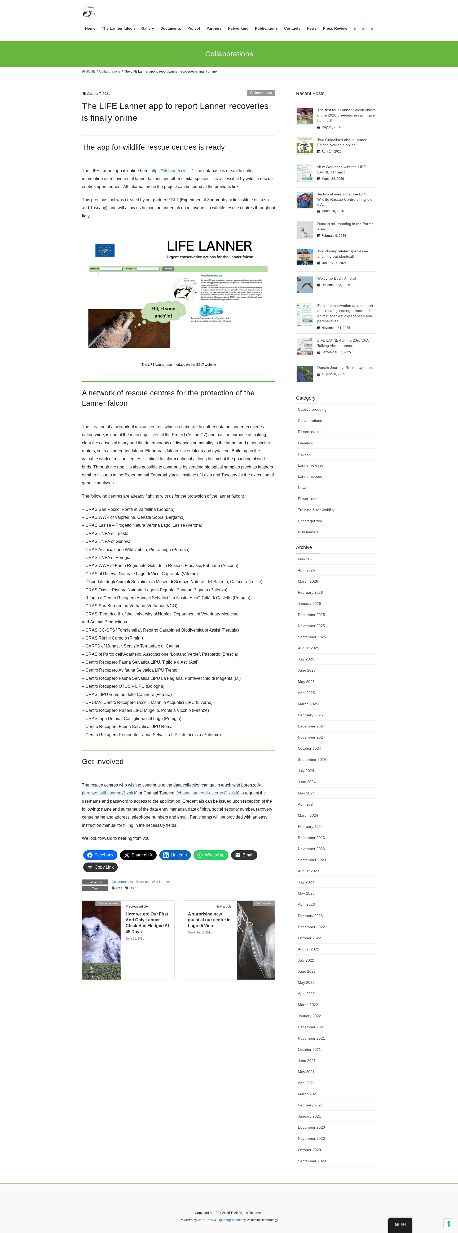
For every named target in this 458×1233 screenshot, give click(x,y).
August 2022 (308, 949)
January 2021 (309, 1116)
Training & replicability (316, 510)
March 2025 (308, 704)
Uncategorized (310, 521)
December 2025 (311, 615)
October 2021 (309, 1049)
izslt (132, 888)
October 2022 (309, 938)
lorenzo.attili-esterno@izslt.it (109, 793)
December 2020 (311, 1127)
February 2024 (310, 826)
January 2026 (309, 603)
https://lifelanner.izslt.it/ (172, 170)
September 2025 (312, 637)
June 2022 (307, 971)
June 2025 (307, 670)
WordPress (206, 1220)
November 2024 (311, 737)
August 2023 (308, 871)
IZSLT (173, 200)
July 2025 (306, 659)
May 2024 (306, 793)
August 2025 (308, 648)
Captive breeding (312, 409)
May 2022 (306, 982)
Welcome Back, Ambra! (336, 278)
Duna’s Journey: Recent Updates (345, 367)
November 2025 (311, 626)
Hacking (304, 454)
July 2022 (306, 960)
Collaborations (261, 93)
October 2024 (309, 748)
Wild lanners (161, 882)
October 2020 (309, 1150)
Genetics (305, 443)
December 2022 (311, 927)
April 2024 (306, 804)
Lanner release (310, 465)
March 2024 (308, 815)
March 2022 (308, 1005)
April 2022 (306, 993)
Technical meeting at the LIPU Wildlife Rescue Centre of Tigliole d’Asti (344, 199)
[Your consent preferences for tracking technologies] (449, 1224)
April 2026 (306, 570)
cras (119, 888)
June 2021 (307, 1060)
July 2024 (306, 771)
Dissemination (310, 432)
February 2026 (310, 592)
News (139, 882)
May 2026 (306, 559)
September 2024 (312, 759)
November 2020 (311, 1138)
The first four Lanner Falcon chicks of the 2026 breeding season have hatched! (346, 115)
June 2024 (307, 782)
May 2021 (306, 1072)
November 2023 (311, 849)
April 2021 (306, 1083)
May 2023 (306, 893)
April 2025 (306, 693)
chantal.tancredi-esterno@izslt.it (208, 793)
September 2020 (312, 1161)
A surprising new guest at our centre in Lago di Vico (209, 920)
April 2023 (306, 904)
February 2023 (310, 916)
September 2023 (312, 860)
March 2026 (308, 581)
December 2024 (311, 726)
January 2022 (309, 1016)
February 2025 (310, 715)
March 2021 (308, 1094)
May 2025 (306, 682)
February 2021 (310, 1105)
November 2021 (311, 1038)
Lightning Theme (229, 1220)
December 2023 (311, 838)
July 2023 (306, 882)
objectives (150, 434)
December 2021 (311, 1027)
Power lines (307, 499)
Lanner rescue (310, 476)
